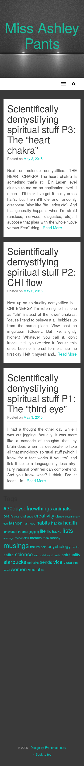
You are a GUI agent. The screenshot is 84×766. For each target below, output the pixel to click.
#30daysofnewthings (28, 508)
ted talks (32, 562)
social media (53, 555)
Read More (52, 227)
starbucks (15, 561)
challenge (27, 516)
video (68, 562)
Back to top (43, 754)
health (70, 522)
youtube (36, 569)
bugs (16, 516)
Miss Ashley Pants (42, 35)
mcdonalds (22, 538)
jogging (34, 531)
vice (58, 561)
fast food (29, 523)
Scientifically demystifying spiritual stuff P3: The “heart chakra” (41, 128)
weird (7, 570)
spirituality (71, 554)
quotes (75, 547)
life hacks (54, 531)
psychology (59, 546)
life (43, 531)
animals (62, 508)
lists (68, 530)
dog (6, 523)
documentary (72, 516)
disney (60, 516)
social (43, 555)
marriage (9, 538)
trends (46, 562)
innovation (10, 531)
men (46, 538)
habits (43, 522)
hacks (56, 523)
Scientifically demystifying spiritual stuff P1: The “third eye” (41, 392)
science (24, 554)
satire (9, 554)
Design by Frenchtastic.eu (48, 747)
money (55, 537)
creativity (44, 515)
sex (36, 555)
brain (8, 516)
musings (16, 545)
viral (75, 562)
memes (36, 537)
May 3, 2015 (33, 158)
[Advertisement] (22, 655)
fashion (15, 523)
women (19, 569)
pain (43, 547)
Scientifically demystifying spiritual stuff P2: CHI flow (41, 266)
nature (35, 546)
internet (23, 531)
